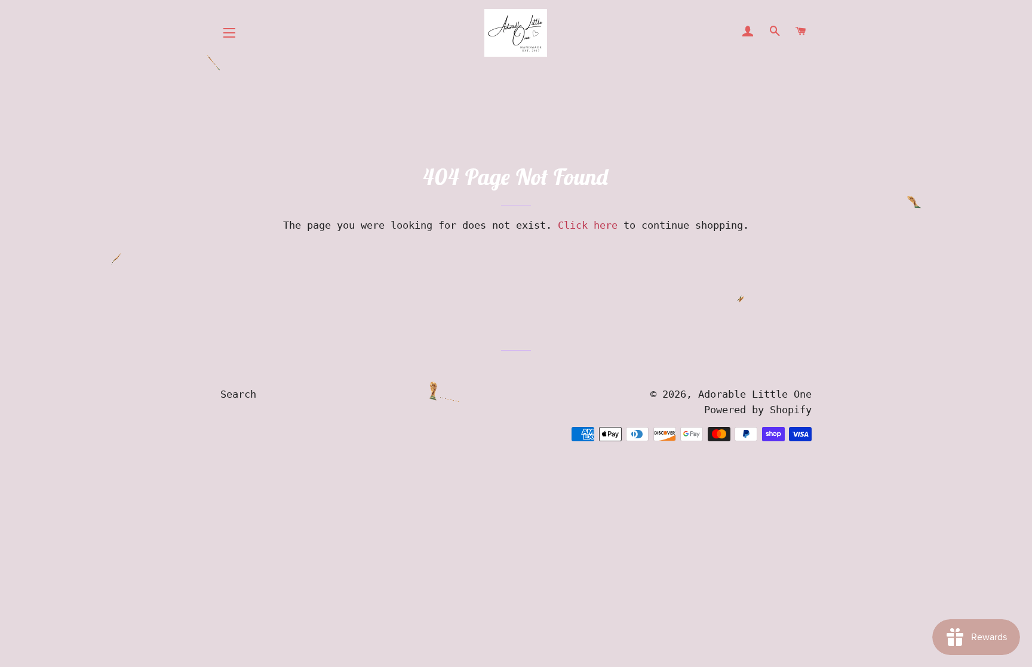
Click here (588, 225)
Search (238, 394)
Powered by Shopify (758, 410)
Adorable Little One (755, 394)
